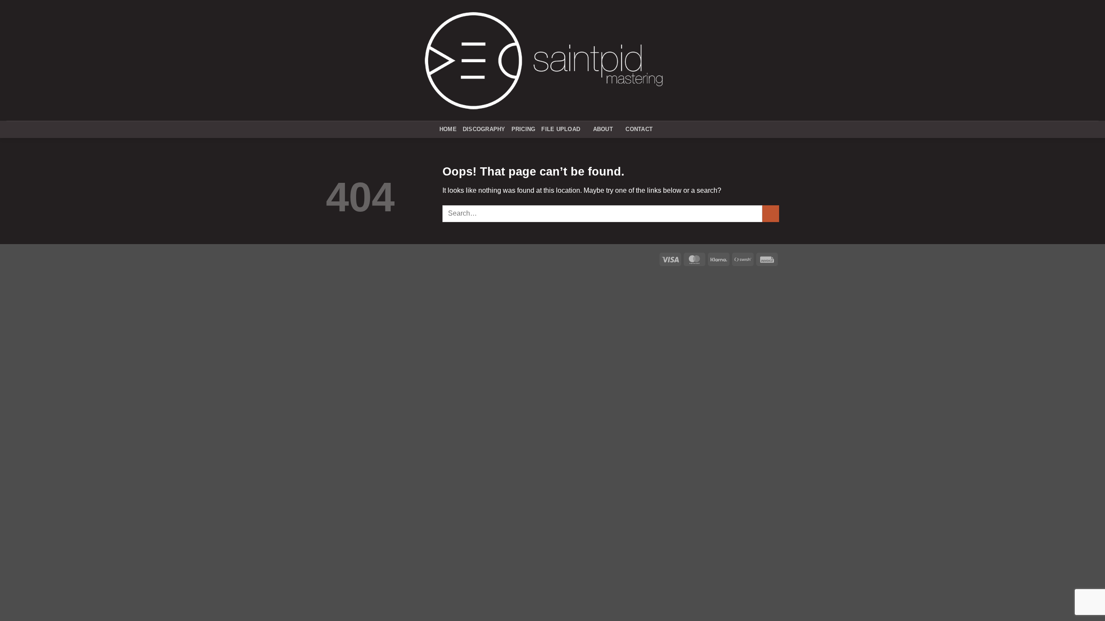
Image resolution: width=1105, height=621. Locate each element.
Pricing (523, 129)
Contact (639, 129)
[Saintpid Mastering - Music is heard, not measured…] (543, 60)
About (603, 129)
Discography (484, 129)
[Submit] (770, 213)
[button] (662, 129)
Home (448, 129)
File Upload (560, 129)
